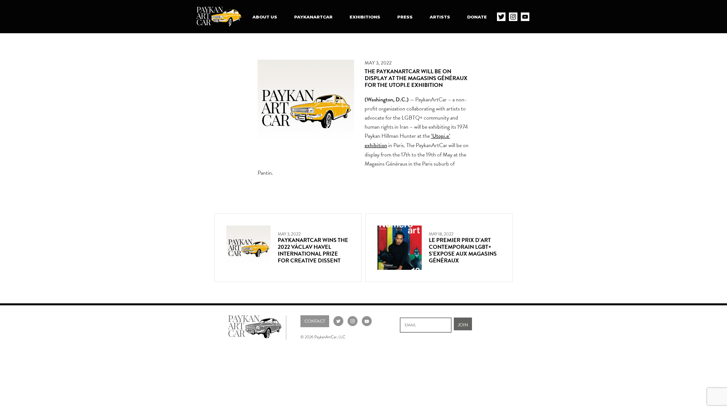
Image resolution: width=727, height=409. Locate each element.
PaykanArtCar (313, 17)
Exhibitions (365, 17)
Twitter (501, 16)
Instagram (513, 16)
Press (405, 17)
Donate (477, 17)
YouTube (525, 16)
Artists (440, 17)
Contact (314, 321)
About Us (264, 17)
